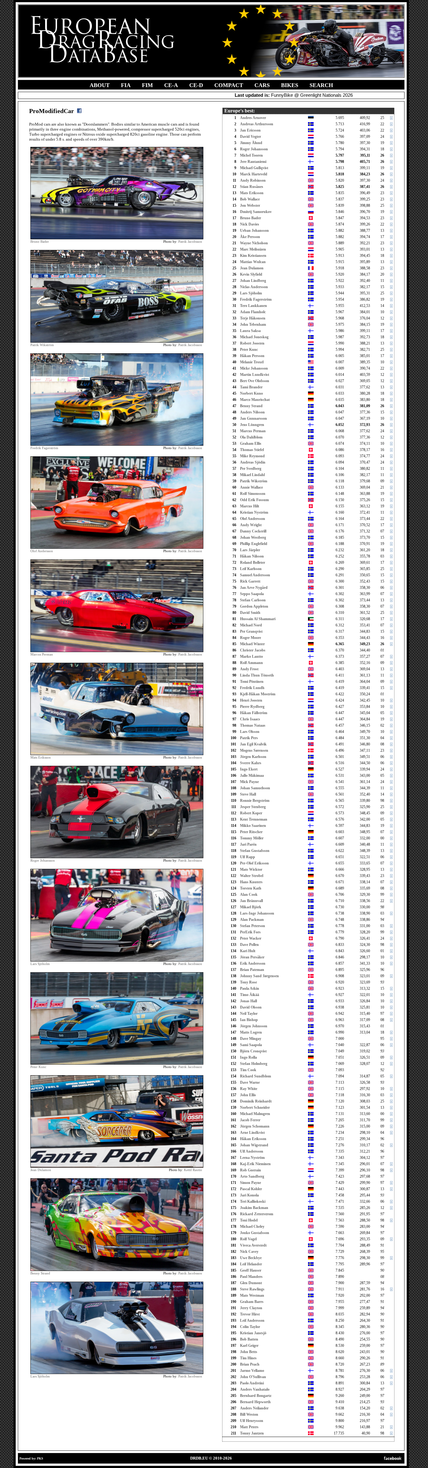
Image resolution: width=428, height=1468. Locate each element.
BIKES (289, 85)
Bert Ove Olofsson (254, 381)
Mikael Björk (250, 907)
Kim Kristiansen (253, 255)
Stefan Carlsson (253, 600)
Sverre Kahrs (250, 763)
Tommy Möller (252, 838)
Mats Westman (252, 1295)
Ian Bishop (249, 1020)
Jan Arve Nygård (254, 587)
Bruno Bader (39, 241)
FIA (126, 85)
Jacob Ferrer (250, 1120)
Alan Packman (252, 919)
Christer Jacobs (252, 650)
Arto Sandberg (252, 1176)
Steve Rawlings (252, 1289)
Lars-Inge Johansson (257, 913)
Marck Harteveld (253, 174)
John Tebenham (253, 324)
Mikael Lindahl (252, 475)
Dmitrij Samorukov (256, 212)
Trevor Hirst (250, 1314)
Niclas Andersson (254, 287)
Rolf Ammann (251, 663)
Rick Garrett (250, 581)
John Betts (248, 1352)
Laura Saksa (250, 331)
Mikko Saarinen (253, 825)
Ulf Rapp (247, 857)
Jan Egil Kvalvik (253, 744)
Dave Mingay (250, 1038)
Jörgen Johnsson (253, 1026)
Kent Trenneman (253, 819)
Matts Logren (251, 1032)
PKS (40, 1458)
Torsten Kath (250, 888)
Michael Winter (252, 644)
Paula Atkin (249, 988)
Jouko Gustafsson (254, 1233)
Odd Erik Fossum (254, 500)
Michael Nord (251, 625)
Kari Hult (247, 951)
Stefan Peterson (252, 926)
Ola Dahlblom (251, 437)
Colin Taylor (250, 1327)
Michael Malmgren (255, 1114)
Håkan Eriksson (253, 1139)
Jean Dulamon (40, 1170)
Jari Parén (248, 844)
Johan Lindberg (253, 280)
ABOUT (100, 85)
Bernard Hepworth (255, 1402)
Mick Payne (249, 782)
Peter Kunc (38, 1067)
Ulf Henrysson (251, 1421)
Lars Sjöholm (40, 964)
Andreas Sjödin (252, 462)
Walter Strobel (251, 876)
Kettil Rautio (193, 1170)
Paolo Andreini (252, 1383)
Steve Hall (248, 794)
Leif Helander (251, 1264)
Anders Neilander (254, 1408)
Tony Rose (248, 982)
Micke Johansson (254, 368)
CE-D (196, 85)
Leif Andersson (252, 1320)
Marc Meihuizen (253, 249)
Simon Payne (250, 1182)
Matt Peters (249, 1427)
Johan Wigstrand (254, 1145)
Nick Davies (249, 224)
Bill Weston (249, 1414)
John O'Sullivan (253, 1377)
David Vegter (250, 136)
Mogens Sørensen (254, 750)
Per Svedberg (250, 468)
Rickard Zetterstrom (256, 1214)
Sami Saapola (251, 1045)
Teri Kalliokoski (252, 1201)
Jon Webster (250, 205)
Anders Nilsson (252, 412)
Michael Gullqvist (254, 168)
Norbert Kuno (251, 393)
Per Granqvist (251, 631)
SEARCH (321, 85)
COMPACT (228, 85)
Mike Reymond (252, 456)
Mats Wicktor (251, 869)
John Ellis (248, 1095)
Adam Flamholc (253, 312)
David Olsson (251, 1007)
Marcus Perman (41, 654)
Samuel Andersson (255, 575)
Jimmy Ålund (251, 143)
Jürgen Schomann (254, 1126)
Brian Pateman (252, 969)
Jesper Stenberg (253, 807)
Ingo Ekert (249, 769)
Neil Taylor (249, 1013)
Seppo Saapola (252, 594)
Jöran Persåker (252, 957)
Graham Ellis (250, 443)
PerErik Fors (250, 932)
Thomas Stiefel (252, 450)
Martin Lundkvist (254, 374)
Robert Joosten (252, 343)
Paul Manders (251, 1276)
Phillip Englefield (253, 544)
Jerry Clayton (251, 1308)
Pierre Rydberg (252, 706)
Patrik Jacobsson (190, 241)
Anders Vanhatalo (254, 1389)
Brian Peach (249, 1364)
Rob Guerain (250, 1170)
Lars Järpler (250, 550)
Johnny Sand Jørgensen (259, 976)
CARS (262, 85)
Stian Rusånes (251, 186)
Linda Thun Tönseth (257, 675)
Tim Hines (248, 1358)
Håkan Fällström (253, 713)
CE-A (171, 85)
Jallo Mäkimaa (252, 775)
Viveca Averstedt (253, 1245)
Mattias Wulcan (253, 262)
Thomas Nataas (252, 725)
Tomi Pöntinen (252, 681)
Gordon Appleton (254, 606)
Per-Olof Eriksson (254, 863)
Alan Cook (249, 894)
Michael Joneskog (254, 337)
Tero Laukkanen (253, 305)
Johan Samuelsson (255, 788)
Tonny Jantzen (252, 1433)
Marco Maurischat (255, 399)
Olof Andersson (41, 551)
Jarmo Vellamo (252, 1370)
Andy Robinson (253, 180)
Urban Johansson (254, 230)
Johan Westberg (253, 537)
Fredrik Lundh (252, 688)
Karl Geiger (249, 1345)
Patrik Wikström (42, 345)
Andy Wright (251, 525)
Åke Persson (250, 237)
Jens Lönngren (252, 425)
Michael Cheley (252, 1226)
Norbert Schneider (255, 1107)
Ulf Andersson (251, 1151)
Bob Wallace (250, 199)
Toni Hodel (249, 1220)
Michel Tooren (251, 155)
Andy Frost (249, 669)
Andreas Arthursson (256, 124)
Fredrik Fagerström (44, 448)
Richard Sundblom (255, 1076)
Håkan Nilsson (252, 556)
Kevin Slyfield (251, 274)
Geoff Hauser (250, 1270)
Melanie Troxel (252, 362)
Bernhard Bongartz (255, 1395)
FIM (147, 85)
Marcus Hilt (249, 506)
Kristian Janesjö (253, 1333)
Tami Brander (251, 387)
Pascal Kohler (251, 1189)
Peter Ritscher (251, 832)
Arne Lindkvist (252, 1132)
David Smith (250, 612)
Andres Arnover (253, 118)
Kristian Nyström (254, 512)
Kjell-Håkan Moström (257, 694)
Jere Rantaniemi (253, 161)
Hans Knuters (251, 882)
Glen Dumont (251, 1283)
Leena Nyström (252, 1157)
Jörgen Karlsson (253, 757)
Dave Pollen (249, 944)
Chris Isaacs (250, 719)
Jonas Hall (248, 1001)
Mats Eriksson (40, 757)
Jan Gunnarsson (253, 418)
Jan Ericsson (250, 130)
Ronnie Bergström (254, 800)
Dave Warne (250, 1082)
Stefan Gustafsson (254, 850)
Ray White (248, 1089)
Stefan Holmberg (253, 1063)
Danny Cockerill (253, 531)
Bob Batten (249, 1339)
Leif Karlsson (251, 569)
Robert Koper (251, 813)
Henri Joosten (251, 700)
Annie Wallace (251, 487)
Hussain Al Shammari (257, 619)
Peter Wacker (250, 938)
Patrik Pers (249, 738)
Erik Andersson (252, 963)
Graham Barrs (252, 1301)
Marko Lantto (251, 656)
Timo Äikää (249, 995)
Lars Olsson (249, 731)
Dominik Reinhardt (256, 1101)
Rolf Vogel (248, 1239)
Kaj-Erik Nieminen (255, 1164)
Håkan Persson (252, 356)
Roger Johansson (42, 860)
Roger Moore (250, 637)
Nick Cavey (249, 1251)
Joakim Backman (254, 1208)
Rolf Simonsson (252, 493)
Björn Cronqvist (253, 1051)
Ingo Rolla (248, 1057)
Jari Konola (249, 1195)
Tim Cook (248, 1070)
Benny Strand (40, 1273)
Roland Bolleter (252, 562)
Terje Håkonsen (252, 318)
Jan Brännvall (251, 901)
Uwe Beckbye (251, 1258)
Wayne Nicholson (254, 243)
